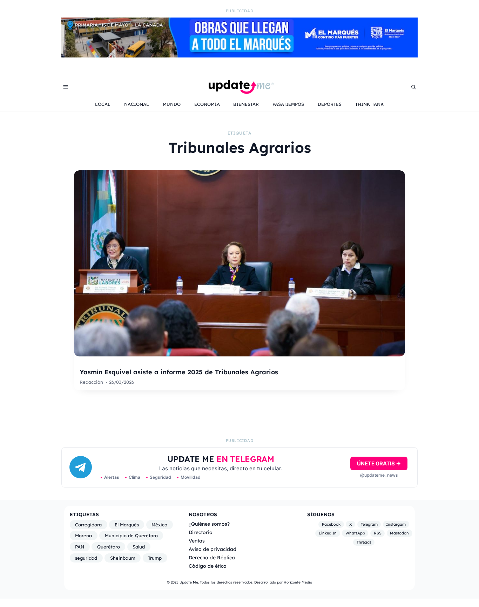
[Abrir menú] (65, 87)
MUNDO (172, 104)
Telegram (369, 524)
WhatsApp (355, 533)
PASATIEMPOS (288, 104)
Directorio (200, 532)
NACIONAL (136, 104)
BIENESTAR (246, 104)
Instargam (396, 524)
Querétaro (108, 547)
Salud (139, 547)
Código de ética (208, 566)
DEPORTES (330, 104)
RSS (378, 533)
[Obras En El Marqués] (239, 55)
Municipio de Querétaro (131, 535)
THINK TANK (369, 104)
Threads (364, 542)
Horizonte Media (298, 582)
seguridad (86, 558)
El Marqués (127, 524)
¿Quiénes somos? (209, 524)
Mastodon (399, 533)
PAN (79, 547)
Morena (83, 535)
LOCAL (102, 104)
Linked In (328, 533)
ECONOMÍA (207, 104)
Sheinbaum (122, 558)
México (159, 524)
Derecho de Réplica (212, 557)
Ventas (197, 541)
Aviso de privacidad (212, 549)
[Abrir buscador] (413, 87)
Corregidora (88, 524)
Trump (155, 558)
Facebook (331, 524)
